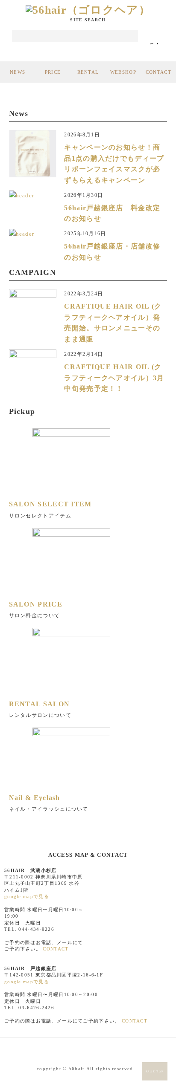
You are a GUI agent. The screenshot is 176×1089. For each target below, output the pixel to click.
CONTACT (158, 72)
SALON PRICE (35, 604)
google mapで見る (26, 896)
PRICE (53, 72)
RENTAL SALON (39, 704)
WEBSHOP (123, 72)
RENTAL (88, 72)
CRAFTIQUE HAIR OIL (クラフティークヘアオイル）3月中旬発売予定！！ (114, 377)
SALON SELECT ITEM (50, 504)
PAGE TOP (155, 1071)
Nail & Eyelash (34, 797)
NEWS (17, 72)
